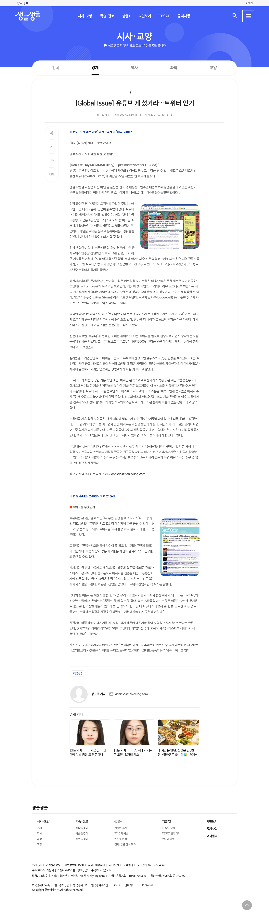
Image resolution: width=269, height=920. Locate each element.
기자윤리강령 (53, 865)
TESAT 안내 (168, 828)
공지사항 (183, 16)
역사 (134, 67)
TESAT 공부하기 (171, 833)
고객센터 (128, 865)
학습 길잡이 (82, 833)
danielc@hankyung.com (128, 474)
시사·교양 (85, 16)
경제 (95, 67)
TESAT (164, 16)
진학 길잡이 (82, 828)
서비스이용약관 (96, 865)
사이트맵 (114, 865)
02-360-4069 (156, 865)
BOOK (116, 885)
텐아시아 (129, 885)
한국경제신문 (62, 885)
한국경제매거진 (99, 885)
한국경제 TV (80, 885)
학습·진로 (107, 16)
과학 (173, 68)
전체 (55, 67)
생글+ (126, 16)
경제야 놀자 (120, 828)
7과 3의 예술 (121, 833)
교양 (213, 68)
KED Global (146, 885)
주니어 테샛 (168, 839)
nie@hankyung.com (92, 875)
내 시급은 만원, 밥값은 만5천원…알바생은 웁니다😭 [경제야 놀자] (178, 755)
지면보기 (144, 16)
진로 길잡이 (82, 839)
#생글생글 (78, 673)
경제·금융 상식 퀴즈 (125, 844)
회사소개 (37, 865)
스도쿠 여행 (120, 839)
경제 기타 (76, 714)
